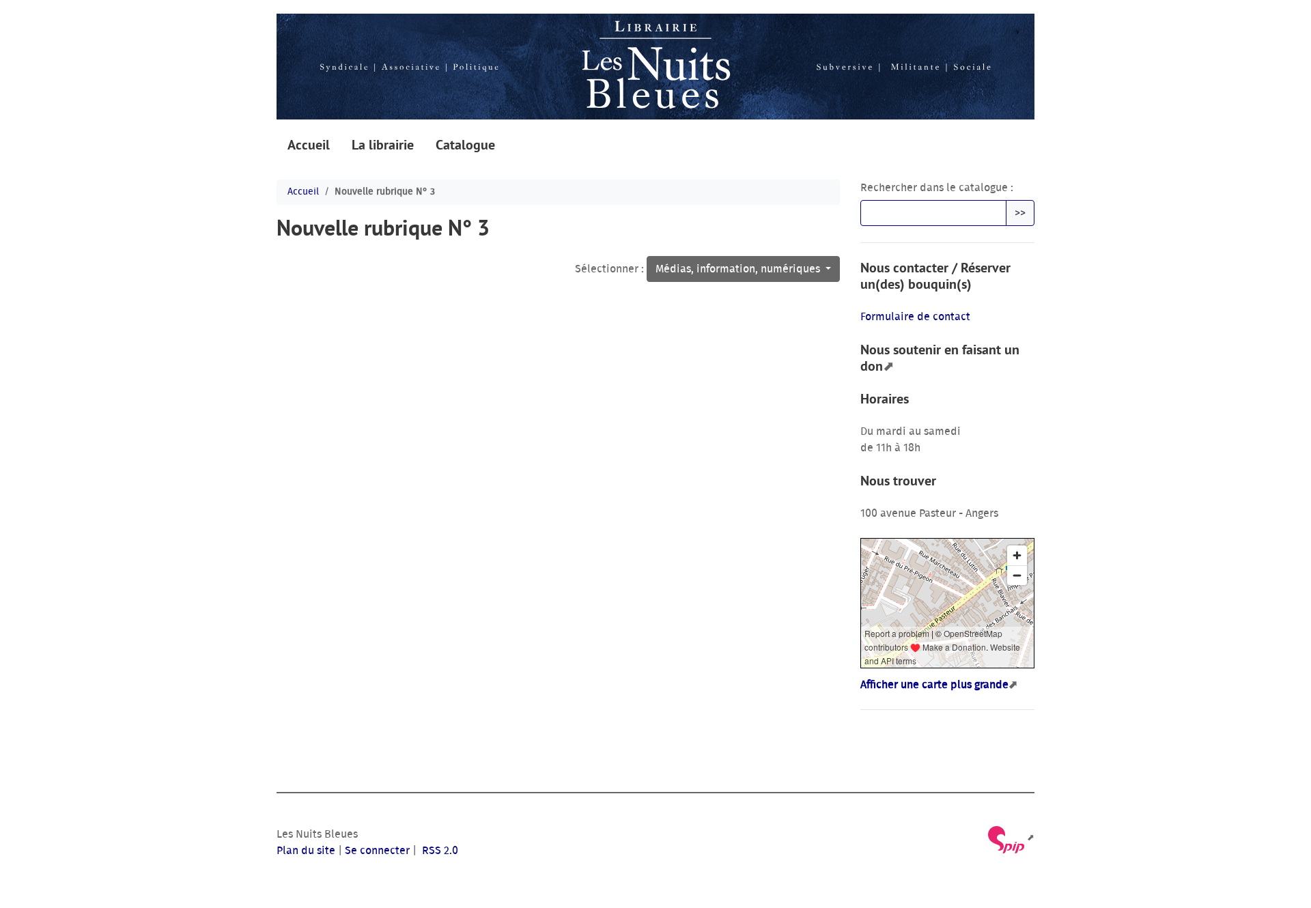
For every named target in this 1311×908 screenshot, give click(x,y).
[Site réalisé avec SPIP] (1010, 838)
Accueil (308, 145)
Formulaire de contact (915, 316)
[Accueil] (655, 66)
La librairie (383, 145)
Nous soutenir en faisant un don (939, 358)
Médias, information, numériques (739, 269)
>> (1020, 213)
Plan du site (306, 850)
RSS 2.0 (438, 850)
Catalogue (465, 145)
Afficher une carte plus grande (934, 684)
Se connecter (377, 850)
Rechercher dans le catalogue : (936, 187)
